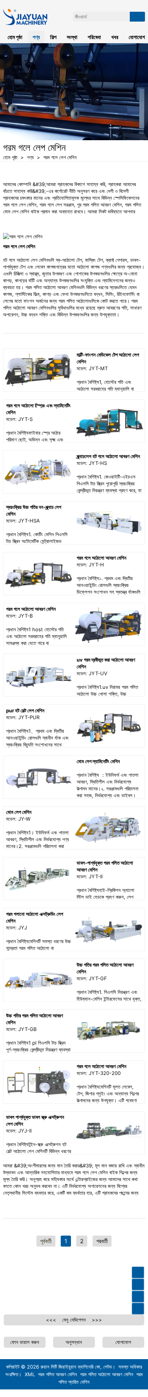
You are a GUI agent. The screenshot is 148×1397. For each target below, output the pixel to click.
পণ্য (30, 157)
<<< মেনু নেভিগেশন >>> (74, 1320)
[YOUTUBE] (29, 1285)
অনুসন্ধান (74, 1342)
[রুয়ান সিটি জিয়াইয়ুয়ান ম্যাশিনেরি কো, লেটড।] (27, 3)
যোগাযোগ (123, 1342)
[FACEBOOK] (9, 1285)
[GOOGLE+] (68, 1285)
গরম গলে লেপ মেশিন (60, 157)
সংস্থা (72, 37)
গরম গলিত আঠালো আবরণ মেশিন (106, 1374)
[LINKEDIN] (49, 1285)
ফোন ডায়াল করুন (24, 1342)
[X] (88, 1285)
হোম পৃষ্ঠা (15, 37)
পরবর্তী (102, 1241)
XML (30, 1374)
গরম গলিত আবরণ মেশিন (57, 1374)
